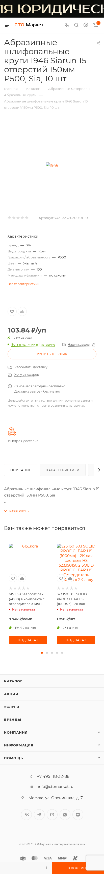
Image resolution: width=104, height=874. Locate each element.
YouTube (52, 814)
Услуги (11, 707)
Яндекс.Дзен (77, 814)
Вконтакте (26, 814)
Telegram (39, 814)
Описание (20, 470)
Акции (11, 694)
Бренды (12, 720)
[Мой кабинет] (86, 25)
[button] (41, 652)
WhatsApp (65, 814)
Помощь (13, 758)
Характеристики (62, 470)
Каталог (13, 681)
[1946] (52, 165)
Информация (19, 745)
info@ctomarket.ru (55, 786)
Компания (16, 732)
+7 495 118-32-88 (53, 777)
